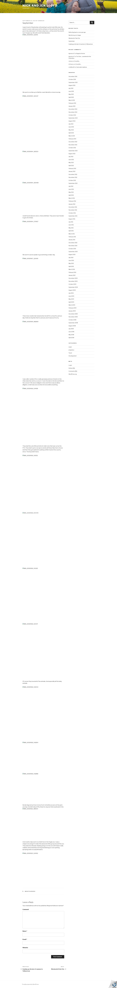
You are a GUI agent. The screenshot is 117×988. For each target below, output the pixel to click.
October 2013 (72, 147)
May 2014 (71, 130)
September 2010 (73, 251)
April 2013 (71, 165)
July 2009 (71, 293)
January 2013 (72, 171)
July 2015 (71, 88)
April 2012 (71, 195)
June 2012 (71, 189)
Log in (70, 365)
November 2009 (73, 281)
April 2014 (71, 133)
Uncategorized (30, 891)
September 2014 (73, 118)
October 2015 (72, 79)
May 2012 (71, 192)
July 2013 (71, 156)
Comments (73, 371)
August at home (80, 53)
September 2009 (73, 287)
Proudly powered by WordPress (30, 984)
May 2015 (71, 94)
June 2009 (71, 296)
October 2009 (72, 284)
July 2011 (71, 222)
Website (25, 947)
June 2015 (71, 91)
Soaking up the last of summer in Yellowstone (81, 44)
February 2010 (72, 272)
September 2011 (73, 216)
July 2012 (71, 186)
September (72, 41)
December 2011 (73, 207)
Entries (72, 368)
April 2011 (71, 230)
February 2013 (72, 168)
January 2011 (72, 239)
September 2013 (73, 150)
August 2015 (72, 85)
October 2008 (72, 319)
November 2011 (73, 210)
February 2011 (72, 236)
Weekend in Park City (74, 38)
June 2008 (71, 331)
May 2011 (71, 228)
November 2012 (73, 177)
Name (25, 931)
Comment (26, 909)
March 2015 (72, 100)
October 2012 (72, 180)
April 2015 (71, 97)
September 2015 (73, 82)
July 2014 (71, 124)
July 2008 (71, 328)
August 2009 (72, 290)
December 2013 (73, 141)
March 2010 (72, 269)
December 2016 (73, 76)
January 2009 (72, 311)
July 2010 (71, 257)
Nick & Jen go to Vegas (75, 35)
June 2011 (71, 224)
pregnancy (71, 350)
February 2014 (72, 138)
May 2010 (71, 263)
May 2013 (71, 162)
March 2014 (72, 136)
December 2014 (73, 109)
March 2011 (72, 233)
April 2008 (71, 337)
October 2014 (72, 115)
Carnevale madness (81, 67)
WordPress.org (73, 374)
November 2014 (73, 112)
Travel (70, 353)
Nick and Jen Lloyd (40, 5)
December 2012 (73, 174)
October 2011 (72, 213)
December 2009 (73, 278)
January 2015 (72, 106)
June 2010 (71, 260)
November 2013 (73, 144)
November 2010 (73, 245)
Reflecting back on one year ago (77, 32)
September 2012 (73, 183)
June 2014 (71, 127)
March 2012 (72, 198)
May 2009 (71, 299)
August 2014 (72, 121)
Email (25, 939)
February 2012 (72, 201)
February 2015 (72, 103)
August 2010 (72, 254)
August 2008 (72, 325)
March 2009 (72, 305)
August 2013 (72, 153)
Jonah (70, 347)
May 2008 (71, 334)
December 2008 (73, 314)
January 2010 (72, 275)
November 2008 (73, 316)
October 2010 (72, 248)
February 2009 (72, 308)
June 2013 (71, 159)
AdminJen (41, 20)
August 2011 (72, 219)
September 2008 (73, 322)
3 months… (77, 61)
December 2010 (73, 242)
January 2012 (72, 204)
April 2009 (71, 302)
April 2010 (71, 266)
